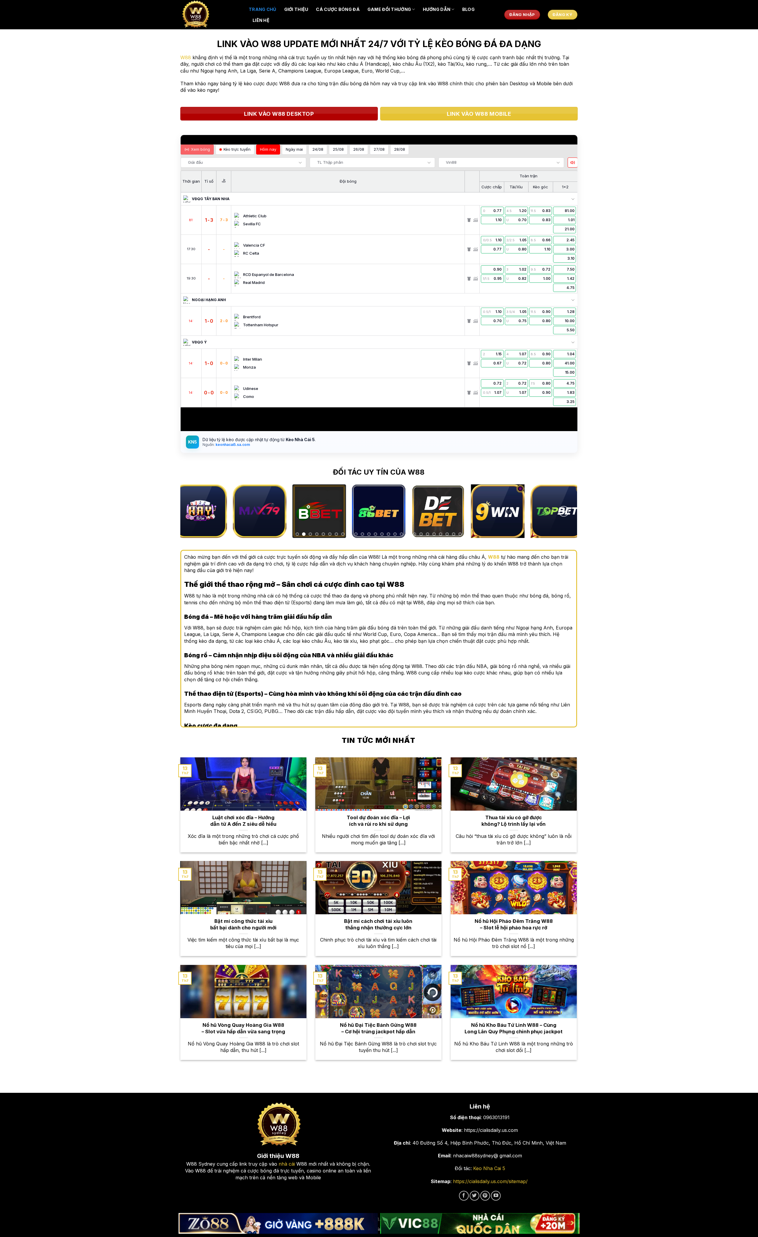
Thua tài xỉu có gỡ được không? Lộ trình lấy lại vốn (513, 821)
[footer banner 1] (278, 1223)
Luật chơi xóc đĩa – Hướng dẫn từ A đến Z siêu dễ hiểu (243, 821)
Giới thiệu (296, 9)
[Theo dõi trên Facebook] (464, 1196)
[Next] (563, 511)
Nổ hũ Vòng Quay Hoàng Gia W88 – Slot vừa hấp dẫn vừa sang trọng (243, 1028)
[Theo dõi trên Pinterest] (485, 1196)
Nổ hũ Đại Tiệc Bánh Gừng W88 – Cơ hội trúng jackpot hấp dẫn (378, 1028)
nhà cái (287, 1164)
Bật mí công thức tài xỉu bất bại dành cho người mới (243, 924)
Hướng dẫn (437, 9)
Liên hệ (261, 20)
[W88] (210, 14)
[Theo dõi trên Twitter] (474, 1196)
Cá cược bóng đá (337, 9)
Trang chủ (263, 9)
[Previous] (193, 511)
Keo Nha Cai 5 (489, 1168)
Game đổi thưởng (389, 9)
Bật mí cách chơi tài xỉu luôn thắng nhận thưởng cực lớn (378, 924)
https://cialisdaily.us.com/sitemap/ (490, 1181)
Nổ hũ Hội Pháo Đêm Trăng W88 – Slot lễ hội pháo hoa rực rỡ (514, 924)
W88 (185, 57)
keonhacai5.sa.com (232, 444)
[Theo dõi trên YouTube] (496, 1196)
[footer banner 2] (480, 1223)
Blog (468, 9)
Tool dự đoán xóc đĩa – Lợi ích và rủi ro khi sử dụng (378, 821)
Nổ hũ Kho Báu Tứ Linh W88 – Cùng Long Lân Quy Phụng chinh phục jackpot (514, 1028)
